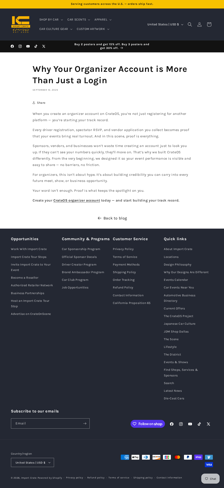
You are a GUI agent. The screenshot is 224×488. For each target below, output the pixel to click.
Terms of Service (125, 257)
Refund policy (96, 477)
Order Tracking (124, 280)
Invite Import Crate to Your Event (31, 267)
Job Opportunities (75, 287)
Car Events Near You (179, 287)
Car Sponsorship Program (81, 249)
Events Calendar (176, 280)
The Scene (171, 339)
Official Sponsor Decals (79, 257)
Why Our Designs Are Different (186, 272)
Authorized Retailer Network (32, 285)
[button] (51, 19)
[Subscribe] (84, 423)
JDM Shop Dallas (176, 331)
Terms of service (118, 477)
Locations (171, 257)
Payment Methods (126, 264)
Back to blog (115, 218)
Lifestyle (170, 347)
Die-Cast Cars (174, 398)
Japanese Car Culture (180, 324)
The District (172, 354)
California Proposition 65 (132, 303)
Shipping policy (143, 477)
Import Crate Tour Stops (29, 257)
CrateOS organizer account (76, 200)
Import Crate (29, 477)
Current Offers (174, 308)
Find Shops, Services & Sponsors (181, 372)
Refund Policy (123, 287)
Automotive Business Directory (179, 298)
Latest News (173, 391)
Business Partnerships (27, 293)
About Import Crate (178, 249)
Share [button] (41, 103)
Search (169, 383)
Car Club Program (75, 280)
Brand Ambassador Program (83, 272)
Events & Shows (176, 362)
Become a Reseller (24, 277)
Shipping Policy (124, 272)
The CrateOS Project (178, 316)
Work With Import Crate (29, 249)
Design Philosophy (177, 264)
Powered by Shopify (50, 477)
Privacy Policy (123, 249)
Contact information (169, 477)
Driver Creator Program (79, 264)
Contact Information (128, 295)
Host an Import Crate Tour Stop (30, 303)
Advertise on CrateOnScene (31, 314)
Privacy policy (74, 477)
